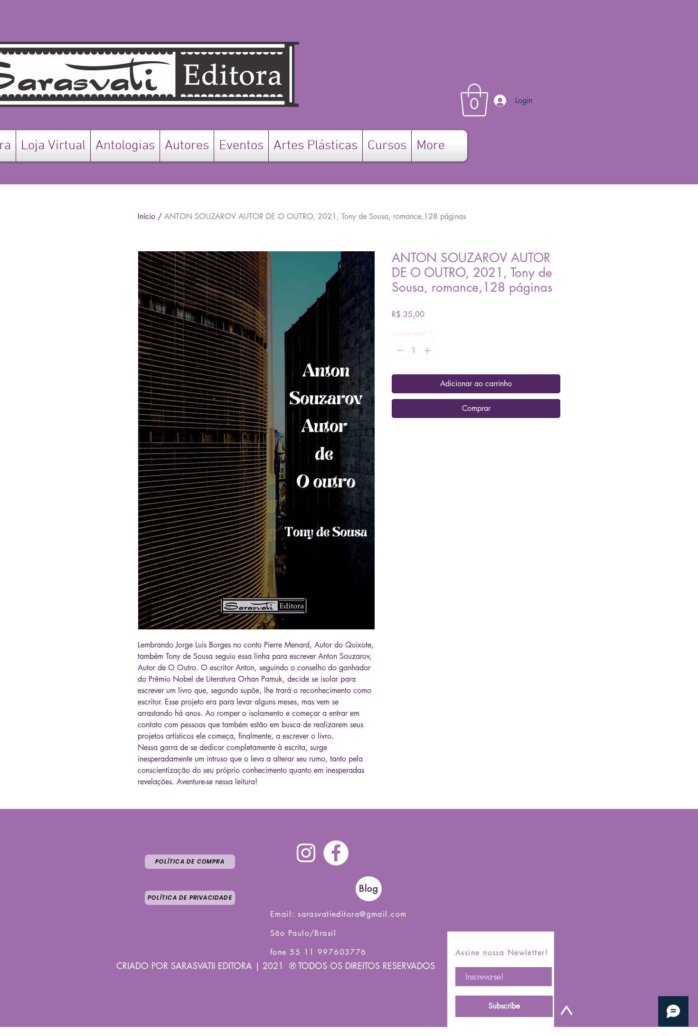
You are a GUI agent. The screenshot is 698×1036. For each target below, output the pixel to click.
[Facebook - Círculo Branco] (336, 852)
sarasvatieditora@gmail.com (352, 914)
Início (146, 216)
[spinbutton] (413, 350)
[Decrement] (399, 350)
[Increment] (428, 350)
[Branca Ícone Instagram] (306, 852)
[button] (474, 100)
